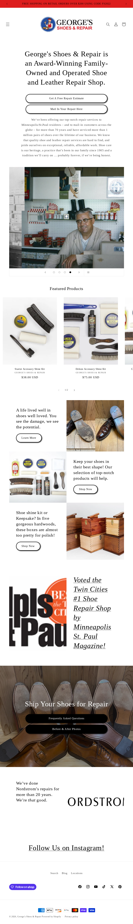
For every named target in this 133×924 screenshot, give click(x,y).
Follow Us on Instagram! (66, 848)
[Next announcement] (126, 4)
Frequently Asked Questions (66, 718)
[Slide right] (74, 390)
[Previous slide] (45, 272)
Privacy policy (71, 917)
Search (54, 873)
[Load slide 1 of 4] (54, 272)
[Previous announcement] (7, 4)
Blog (65, 873)
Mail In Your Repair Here (66, 109)
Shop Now (85, 489)
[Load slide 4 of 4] (70, 272)
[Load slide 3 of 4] (65, 272)
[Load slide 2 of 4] (59, 272)
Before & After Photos (66, 729)
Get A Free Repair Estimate (66, 98)
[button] (8, 24)
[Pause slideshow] (88, 272)
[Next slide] (79, 272)
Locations (77, 873)
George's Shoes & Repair (29, 917)
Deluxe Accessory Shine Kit (91, 369)
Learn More (28, 437)
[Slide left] (59, 390)
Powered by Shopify (51, 917)
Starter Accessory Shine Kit (30, 369)
